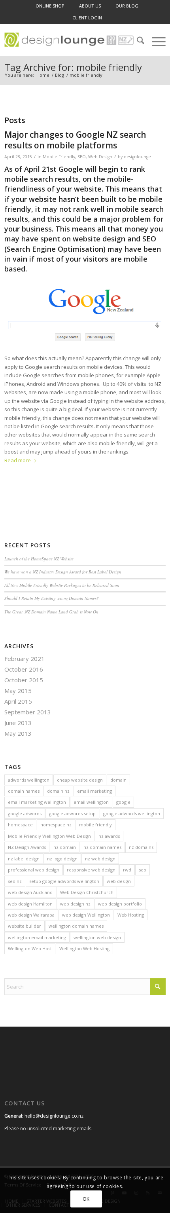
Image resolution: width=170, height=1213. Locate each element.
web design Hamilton (30, 904)
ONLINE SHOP (50, 6)
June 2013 (18, 723)
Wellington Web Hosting (84, 948)
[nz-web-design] (69, 40)
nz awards (109, 836)
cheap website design (80, 780)
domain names (24, 791)
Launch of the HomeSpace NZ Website (39, 559)
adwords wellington (28, 780)
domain (118, 780)
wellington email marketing (37, 937)
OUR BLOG (126, 6)
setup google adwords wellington (64, 881)
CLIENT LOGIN (87, 18)
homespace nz (56, 825)
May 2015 (18, 691)
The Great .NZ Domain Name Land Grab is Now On (51, 612)
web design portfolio (120, 904)
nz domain (64, 847)
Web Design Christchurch (86, 892)
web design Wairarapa (31, 915)
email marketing (94, 791)
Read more (17, 460)
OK (86, 1199)
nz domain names (102, 847)
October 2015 (23, 680)
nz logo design (62, 859)
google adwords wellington (131, 813)
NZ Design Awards (27, 847)
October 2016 (23, 669)
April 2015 (18, 701)
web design (119, 881)
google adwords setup (72, 813)
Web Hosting (130, 915)
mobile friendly (95, 825)
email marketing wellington (37, 802)
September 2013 (27, 712)
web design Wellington (86, 915)
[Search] (136, 41)
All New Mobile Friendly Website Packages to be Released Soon (61, 585)
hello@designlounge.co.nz (54, 1115)
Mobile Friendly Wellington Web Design (49, 836)
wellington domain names (76, 926)
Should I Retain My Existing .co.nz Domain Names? (51, 598)
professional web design (33, 870)
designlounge (137, 156)
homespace (20, 825)
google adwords (25, 813)
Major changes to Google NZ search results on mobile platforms (75, 140)
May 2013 (18, 733)
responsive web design (91, 870)
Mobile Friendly (59, 156)
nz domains (141, 847)
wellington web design (97, 937)
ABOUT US (90, 6)
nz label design (24, 859)
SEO (81, 156)
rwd (127, 870)
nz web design (100, 859)
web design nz (75, 904)
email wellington (91, 802)
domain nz (58, 791)
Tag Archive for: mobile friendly (73, 67)
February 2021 (24, 658)
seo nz (15, 881)
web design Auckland (30, 892)
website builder (24, 926)
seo (142, 870)
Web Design (100, 156)
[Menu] (155, 41)
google (123, 802)
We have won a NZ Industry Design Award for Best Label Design (62, 572)
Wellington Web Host (30, 948)
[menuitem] (50, 6)
